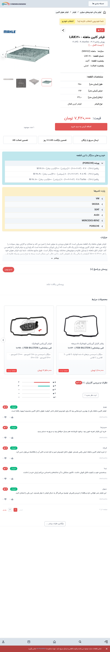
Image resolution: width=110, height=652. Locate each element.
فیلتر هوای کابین (62, 12)
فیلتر (74, 12)
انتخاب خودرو (68, 21)
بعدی (5, 510)
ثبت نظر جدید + (91, 395)
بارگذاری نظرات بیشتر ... (55, 523)
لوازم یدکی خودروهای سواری (90, 12)
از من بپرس (8, 269)
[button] (81, 323)
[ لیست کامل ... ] (96, 45)
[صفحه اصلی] (104, 12)
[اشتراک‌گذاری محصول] (63, 30)
